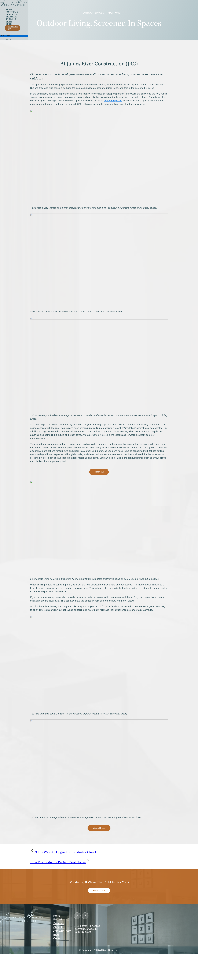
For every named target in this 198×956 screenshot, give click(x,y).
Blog (56, 934)
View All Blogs (99, 828)
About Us (59, 927)
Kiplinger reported (113, 100)
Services (58, 923)
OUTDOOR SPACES (93, 12)
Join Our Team (62, 930)
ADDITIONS (114, 12)
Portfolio (58, 919)
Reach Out (99, 472)
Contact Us (60, 938)
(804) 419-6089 (82, 931)
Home (56, 915)
